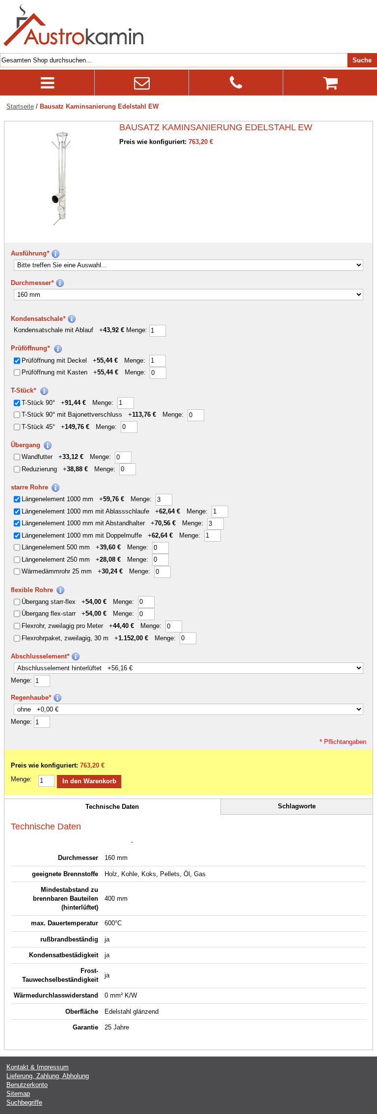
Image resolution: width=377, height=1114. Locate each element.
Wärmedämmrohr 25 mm (72, 571)
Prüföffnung (30, 348)
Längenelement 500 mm (71, 547)
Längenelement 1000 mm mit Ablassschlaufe (101, 511)
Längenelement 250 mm (71, 559)
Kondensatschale (38, 318)
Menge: (137, 330)
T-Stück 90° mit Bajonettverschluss (89, 414)
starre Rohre (29, 487)
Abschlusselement (40, 656)
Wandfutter (52, 456)
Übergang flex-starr (64, 613)
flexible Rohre (32, 590)
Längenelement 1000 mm (73, 499)
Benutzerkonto (27, 1084)
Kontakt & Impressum (37, 1067)
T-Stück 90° (54, 402)
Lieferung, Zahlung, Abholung (47, 1076)
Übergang (25, 445)
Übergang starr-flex (64, 601)
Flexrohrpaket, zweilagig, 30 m (85, 638)
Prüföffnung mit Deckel (70, 360)
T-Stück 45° (55, 426)
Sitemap (18, 1093)
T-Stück (23, 390)
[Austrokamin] (73, 25)
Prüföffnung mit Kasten (70, 372)
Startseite (20, 106)
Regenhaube (31, 697)
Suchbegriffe (24, 1102)
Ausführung (30, 253)
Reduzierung (55, 469)
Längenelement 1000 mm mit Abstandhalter (99, 523)
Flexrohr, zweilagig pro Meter (78, 625)
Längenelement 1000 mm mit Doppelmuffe (97, 535)
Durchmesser (32, 282)
